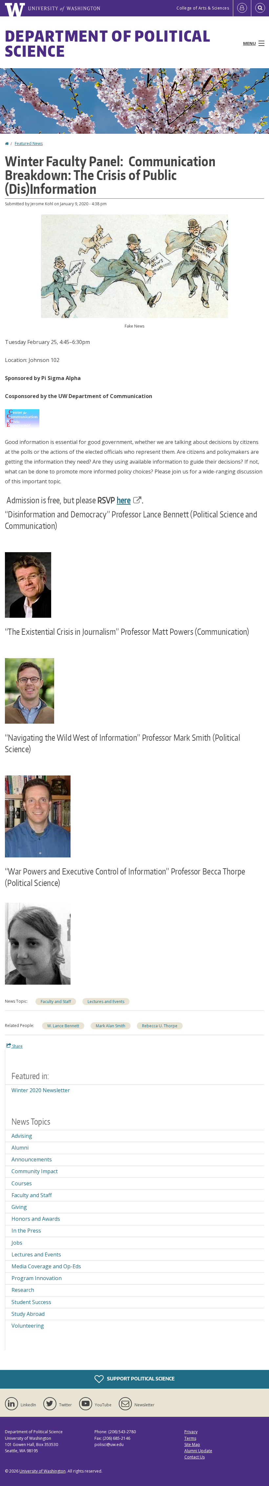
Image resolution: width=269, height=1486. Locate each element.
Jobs (16, 1242)
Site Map (192, 1444)
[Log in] (242, 8)
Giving (19, 1207)
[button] (134, 265)
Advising (21, 1135)
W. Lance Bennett (63, 1026)
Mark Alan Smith (110, 1026)
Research (22, 1290)
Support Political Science (140, 1378)
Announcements (31, 1159)
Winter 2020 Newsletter (40, 1090)
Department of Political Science (107, 43)
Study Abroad (28, 1313)
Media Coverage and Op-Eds (46, 1266)
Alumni (20, 1147)
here (124, 500)
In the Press (26, 1230)
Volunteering (27, 1325)
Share (17, 1046)
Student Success (31, 1302)
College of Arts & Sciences (202, 8)
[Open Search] (260, 8)
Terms (190, 1438)
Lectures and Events (106, 1001)
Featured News (29, 143)
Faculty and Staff (56, 1001)
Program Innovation (36, 1278)
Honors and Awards (35, 1218)
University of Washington (42, 1471)
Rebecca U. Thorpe (159, 1026)
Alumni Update (198, 1451)
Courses (21, 1183)
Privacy (190, 1432)
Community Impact (34, 1171)
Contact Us (194, 1457)
